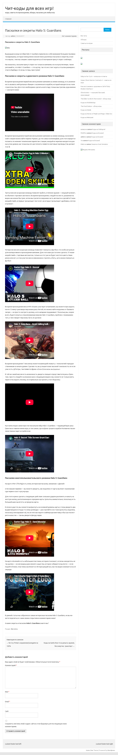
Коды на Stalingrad (98, 129)
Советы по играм (87, 43)
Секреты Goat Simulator (99, 144)
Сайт (7, 711)
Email (7, 702)
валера (83, 129)
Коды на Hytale (86, 110)
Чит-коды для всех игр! (29, 8)
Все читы (14, 629)
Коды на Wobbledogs (88, 102)
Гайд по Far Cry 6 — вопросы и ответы (94, 76)
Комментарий (11, 665)
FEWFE (83, 133)
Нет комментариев (69, 36)
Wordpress (111, 750)
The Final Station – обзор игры (91, 106)
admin (13, 36)
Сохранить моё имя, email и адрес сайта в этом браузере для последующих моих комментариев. (36, 725)
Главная (8, 19)
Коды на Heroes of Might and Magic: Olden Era (96, 114)
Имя (7, 692)
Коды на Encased (98, 133)
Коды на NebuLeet (87, 117)
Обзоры (83, 39)
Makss (83, 144)
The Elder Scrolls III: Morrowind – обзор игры (96, 99)
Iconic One (89, 750)
